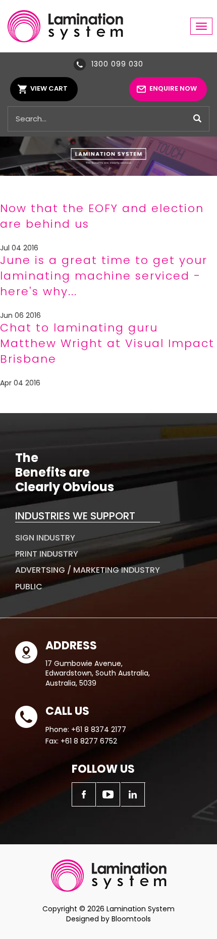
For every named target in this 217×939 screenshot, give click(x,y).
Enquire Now (173, 88)
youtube (108, 794)
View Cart (49, 88)
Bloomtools (131, 919)
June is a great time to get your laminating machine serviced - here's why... (103, 275)
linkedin (133, 794)
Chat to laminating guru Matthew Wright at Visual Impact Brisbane (107, 343)
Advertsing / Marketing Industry (87, 570)
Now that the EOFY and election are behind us (102, 216)
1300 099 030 (117, 64)
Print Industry (46, 554)
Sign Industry (45, 538)
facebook (84, 794)
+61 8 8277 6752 (89, 741)
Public (28, 586)
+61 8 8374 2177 (98, 729)
